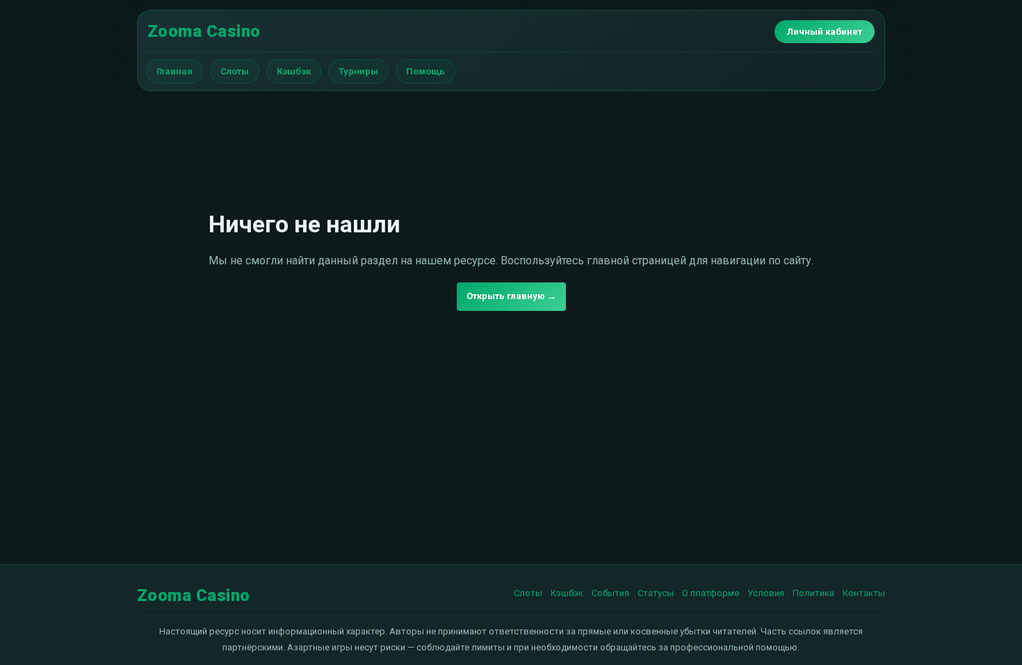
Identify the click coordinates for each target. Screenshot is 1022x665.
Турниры (358, 71)
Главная (174, 71)
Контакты (864, 593)
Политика (813, 593)
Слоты (234, 71)
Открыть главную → (511, 296)
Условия (765, 593)
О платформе (710, 593)
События (610, 593)
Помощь (425, 71)
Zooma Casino (204, 31)
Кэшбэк (294, 71)
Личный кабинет (824, 31)
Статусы (656, 593)
